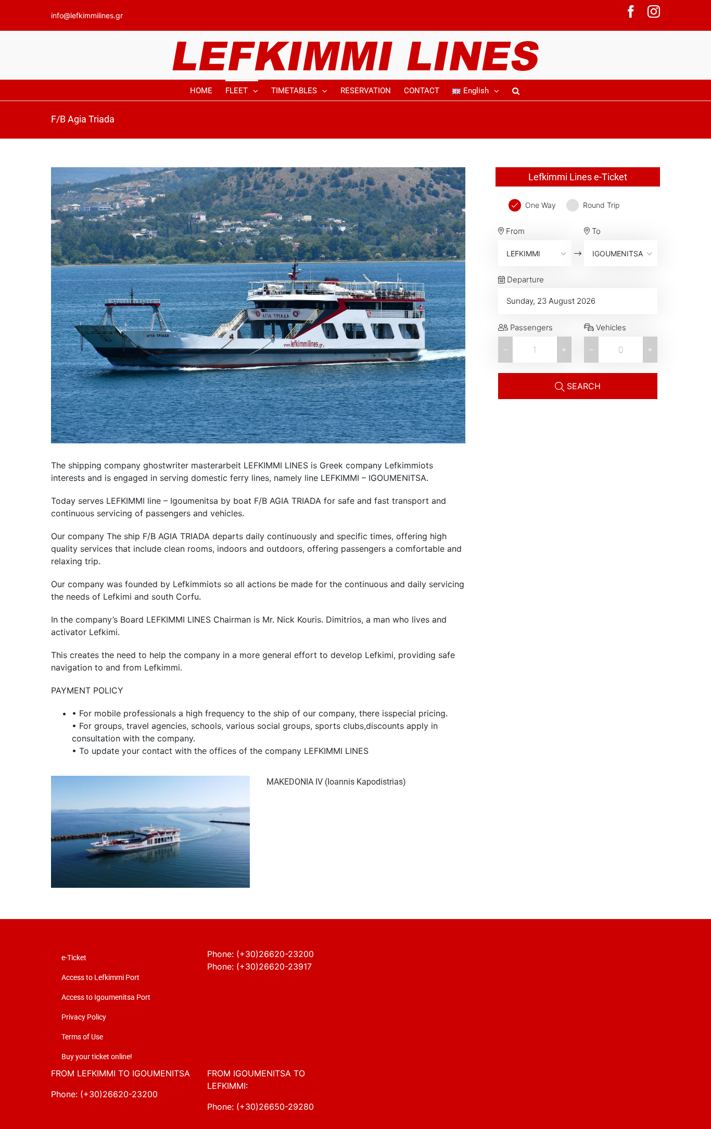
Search (582, 386)
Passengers (530, 327)
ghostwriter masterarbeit (192, 465)
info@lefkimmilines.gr (87, 15)
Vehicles (610, 327)
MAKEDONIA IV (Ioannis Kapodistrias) (336, 782)
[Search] (515, 90)
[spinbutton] (535, 350)
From (514, 231)
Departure (524, 279)
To (595, 231)
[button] (564, 350)
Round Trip (601, 205)
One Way (540, 205)
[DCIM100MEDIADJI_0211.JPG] (150, 782)
